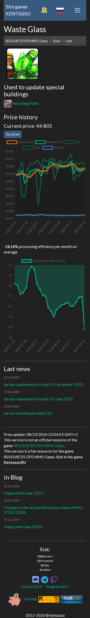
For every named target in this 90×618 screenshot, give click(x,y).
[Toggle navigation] (77, 10)
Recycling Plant (25, 103)
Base (56, 41)
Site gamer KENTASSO (18, 10)
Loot (69, 41)
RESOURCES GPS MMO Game (27, 41)
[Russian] (60, 10)
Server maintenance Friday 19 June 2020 (38, 398)
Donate (31, 599)
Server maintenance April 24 (28, 413)
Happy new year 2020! (23, 526)
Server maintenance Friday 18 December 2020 (43, 384)
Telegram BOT (57, 586)
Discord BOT (32, 586)
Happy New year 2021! (24, 493)
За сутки (13, 134)
